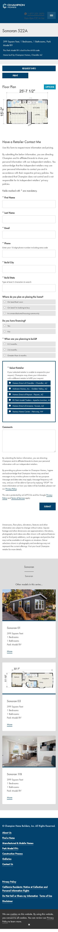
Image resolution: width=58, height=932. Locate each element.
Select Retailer (16, 367)
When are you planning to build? (20, 338)
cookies (13, 914)
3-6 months (12, 349)
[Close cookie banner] (29, 924)
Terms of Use (46, 895)
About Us (6, 832)
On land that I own (15, 302)
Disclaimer (7, 901)
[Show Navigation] (51, 15)
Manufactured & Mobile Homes (17, 843)
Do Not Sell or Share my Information (20, 895)
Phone (7, 243)
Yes (8, 325)
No (8, 331)
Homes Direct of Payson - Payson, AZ (27, 394)
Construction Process (12, 853)
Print (15, 75)
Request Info (29, 68)
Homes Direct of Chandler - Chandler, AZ (29, 383)
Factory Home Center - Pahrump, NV (27, 411)
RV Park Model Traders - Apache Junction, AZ (31, 400)
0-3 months (12, 344)
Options (49, 87)
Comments (7, 427)
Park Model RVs (10, 848)
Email (7, 228)
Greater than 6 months (16, 355)
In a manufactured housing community (23, 313)
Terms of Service (18, 498)
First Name (9, 197)
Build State (9, 277)
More (9, 651)
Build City (9, 262)
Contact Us (7, 864)
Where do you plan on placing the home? (22, 296)
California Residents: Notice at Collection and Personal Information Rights (24, 888)
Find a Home (8, 838)
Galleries (6, 858)
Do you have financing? (14, 320)
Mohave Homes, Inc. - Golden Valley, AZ (29, 388)
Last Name (9, 212)
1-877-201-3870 (35, 13)
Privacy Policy (11, 488)
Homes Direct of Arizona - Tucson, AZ (28, 405)
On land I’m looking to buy (18, 307)
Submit (47, 506)
